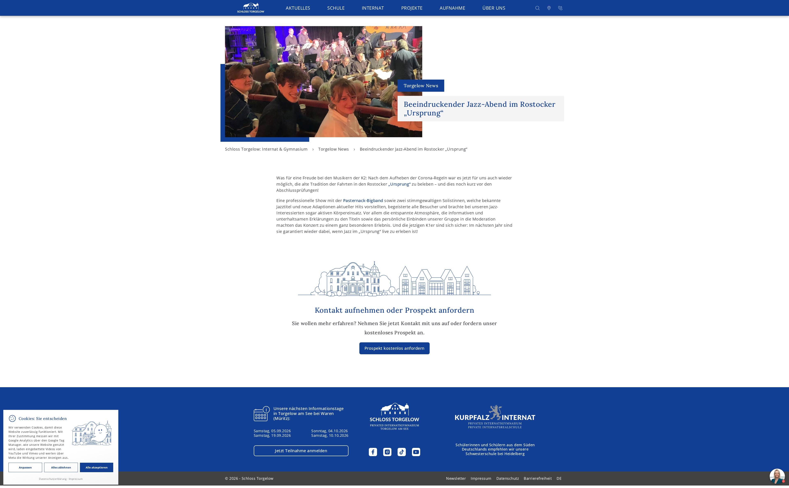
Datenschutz (507, 478)
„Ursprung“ (399, 184)
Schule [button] (336, 8)
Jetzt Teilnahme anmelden (301, 450)
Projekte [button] (412, 8)
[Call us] (560, 8)
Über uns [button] (493, 8)
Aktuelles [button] (298, 8)
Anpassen (25, 467)
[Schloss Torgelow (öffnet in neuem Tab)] (495, 416)
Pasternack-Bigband (363, 200)
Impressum (481, 478)
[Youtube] (416, 452)
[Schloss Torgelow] (251, 7)
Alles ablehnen (61, 467)
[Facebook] (373, 452)
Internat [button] (373, 8)
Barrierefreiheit (538, 478)
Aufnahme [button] (452, 8)
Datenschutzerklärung (53, 479)
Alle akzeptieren (97, 467)
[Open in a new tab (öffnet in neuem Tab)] (549, 8)
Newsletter (456, 478)
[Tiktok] (402, 452)
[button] (537, 8)
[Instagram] (387, 452)
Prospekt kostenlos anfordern (394, 348)
